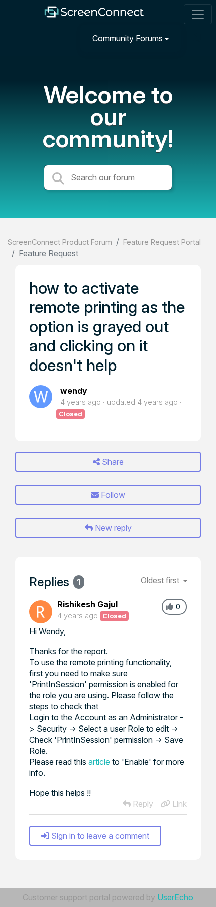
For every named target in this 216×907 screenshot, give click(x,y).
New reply (112, 528)
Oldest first (161, 580)
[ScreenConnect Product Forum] (94, 14)
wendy (73, 391)
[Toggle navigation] (198, 14)
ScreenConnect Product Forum (60, 242)
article (99, 762)
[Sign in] (196, 38)
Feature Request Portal (162, 242)
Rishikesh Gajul (87, 604)
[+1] (169, 606)
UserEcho (175, 897)
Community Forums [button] (127, 38)
